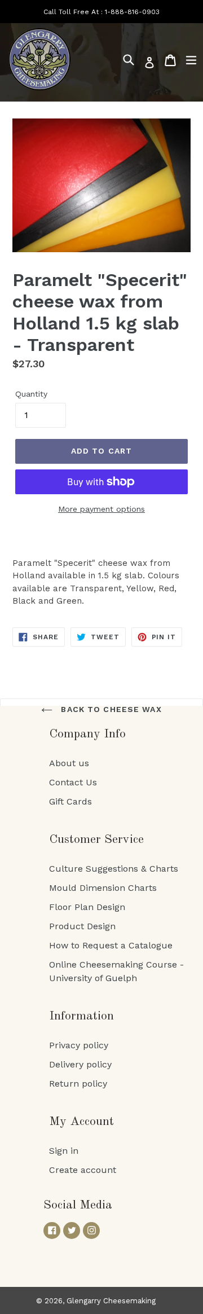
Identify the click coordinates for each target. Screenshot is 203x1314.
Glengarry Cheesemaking (111, 1301)
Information (81, 1016)
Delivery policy (80, 1064)
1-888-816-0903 (132, 12)
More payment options (101, 508)
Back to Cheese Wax (109, 709)
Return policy (78, 1083)
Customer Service (96, 839)
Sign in (63, 1150)
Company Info (87, 734)
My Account (81, 1121)
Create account (82, 1169)
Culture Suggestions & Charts (113, 868)
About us (69, 763)
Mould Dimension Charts (103, 887)
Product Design (82, 926)
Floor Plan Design (87, 907)
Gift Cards (70, 801)
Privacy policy (78, 1045)
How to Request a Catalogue (111, 945)
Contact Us (73, 782)
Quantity (31, 393)
